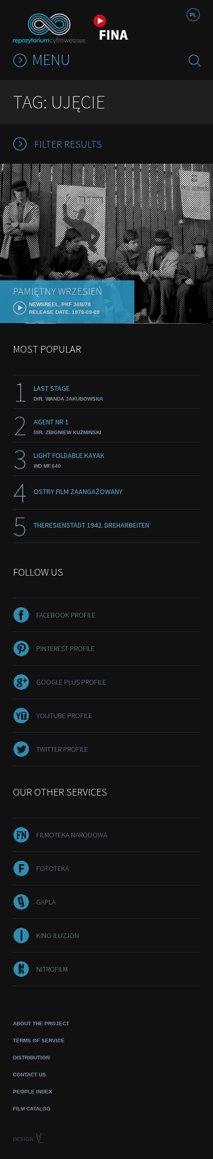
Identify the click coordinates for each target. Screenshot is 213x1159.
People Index (32, 1091)
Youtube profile (64, 715)
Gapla (45, 902)
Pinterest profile (65, 648)
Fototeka (52, 868)
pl (193, 15)
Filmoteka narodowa (71, 834)
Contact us (29, 1074)
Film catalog (32, 1109)
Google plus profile (71, 682)
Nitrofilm (52, 969)
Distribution (31, 1057)
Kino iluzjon (57, 935)
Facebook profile (66, 615)
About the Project (41, 1023)
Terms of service (39, 1040)
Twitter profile (62, 749)
